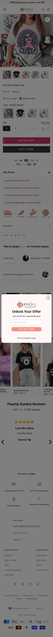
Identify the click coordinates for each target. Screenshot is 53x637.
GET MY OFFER (26, 329)
